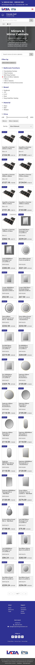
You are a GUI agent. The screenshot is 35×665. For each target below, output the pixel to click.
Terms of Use (17, 641)
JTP (4, 92)
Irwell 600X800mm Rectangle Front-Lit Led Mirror (7, 260)
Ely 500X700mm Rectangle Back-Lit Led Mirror (7, 347)
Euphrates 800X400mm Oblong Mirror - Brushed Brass (25, 434)
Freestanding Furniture (10, 71)
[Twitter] (16, 637)
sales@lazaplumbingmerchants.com (18, 626)
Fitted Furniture (8, 73)
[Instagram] (22, 637)
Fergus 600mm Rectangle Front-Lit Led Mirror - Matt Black (25, 492)
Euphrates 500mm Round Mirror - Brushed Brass (24, 376)
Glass (5, 106)
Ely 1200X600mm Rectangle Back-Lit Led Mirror (7, 376)
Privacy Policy (10, 641)
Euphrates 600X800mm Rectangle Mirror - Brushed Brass (25, 463)
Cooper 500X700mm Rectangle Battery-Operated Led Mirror (24, 289)
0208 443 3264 (8, 2)
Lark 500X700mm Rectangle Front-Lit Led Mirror (24, 521)
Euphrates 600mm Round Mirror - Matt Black (7, 434)
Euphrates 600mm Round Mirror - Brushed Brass (7, 405)
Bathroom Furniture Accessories (13, 83)
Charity (22, 611)
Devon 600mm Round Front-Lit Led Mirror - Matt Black (8, 318)
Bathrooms (11, 609)
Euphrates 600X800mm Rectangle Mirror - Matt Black (8, 492)
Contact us (17, 622)
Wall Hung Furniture (9, 75)
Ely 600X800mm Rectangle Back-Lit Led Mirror (23, 347)
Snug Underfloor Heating (10, 98)
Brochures (23, 607)
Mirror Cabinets (9, 81)
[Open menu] (32, 9)
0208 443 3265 (19, 2)
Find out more (26, 663)
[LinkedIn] (19, 637)
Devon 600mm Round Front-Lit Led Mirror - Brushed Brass (25, 318)
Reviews (23, 613)
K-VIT (5, 94)
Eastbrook (6, 90)
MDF (5, 108)
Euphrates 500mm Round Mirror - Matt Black (24, 405)
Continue (19, 663)
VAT (9, 24)
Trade (9, 611)
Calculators (23, 609)
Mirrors (6, 79)
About (9, 607)
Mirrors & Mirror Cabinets (8, 62)
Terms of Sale (24, 641)
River (5, 96)
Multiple (6, 109)
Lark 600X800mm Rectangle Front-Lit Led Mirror (7, 550)
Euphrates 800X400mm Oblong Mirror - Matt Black (8, 463)
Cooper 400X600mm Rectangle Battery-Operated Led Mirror (8, 289)
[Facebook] (12, 637)
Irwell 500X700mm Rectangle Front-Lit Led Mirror (24, 231)
